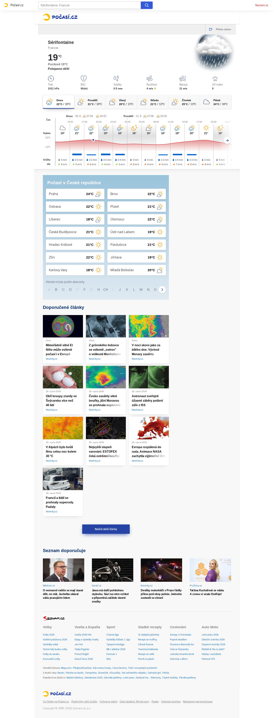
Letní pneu (128, 677)
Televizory (155, 677)
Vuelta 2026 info (83, 634)
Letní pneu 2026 (210, 634)
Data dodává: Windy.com (134, 701)
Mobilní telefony (75, 677)
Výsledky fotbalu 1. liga (118, 639)
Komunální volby (51, 659)
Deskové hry (142, 677)
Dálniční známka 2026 (213, 639)
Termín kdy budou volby (55, 649)
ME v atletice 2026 (115, 649)
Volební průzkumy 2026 (55, 639)
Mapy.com (66, 668)
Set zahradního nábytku (134, 673)
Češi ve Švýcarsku (179, 649)
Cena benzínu (119, 668)
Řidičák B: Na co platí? (213, 649)
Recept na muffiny (147, 639)
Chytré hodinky (170, 677)
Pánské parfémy (187, 677)
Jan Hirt (79, 644)
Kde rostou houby (102, 668)
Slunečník (103, 673)
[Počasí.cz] (60, 17)
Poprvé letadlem (178, 639)
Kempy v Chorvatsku (180, 634)
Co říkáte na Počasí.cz (56, 701)
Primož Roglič (82, 654)
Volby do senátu (51, 654)
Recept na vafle (146, 654)
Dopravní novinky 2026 (213, 644)
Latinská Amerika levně (182, 654)
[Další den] (227, 140)
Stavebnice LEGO (93, 677)
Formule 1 (111, 654)
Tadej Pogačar (82, 649)
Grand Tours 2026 (84, 659)
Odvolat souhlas (171, 701)
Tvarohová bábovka (148, 649)
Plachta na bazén (75, 673)
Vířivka (165, 673)
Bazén (61, 673)
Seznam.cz (261, 5)
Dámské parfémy (113, 677)
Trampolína (91, 673)
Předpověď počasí (82, 668)
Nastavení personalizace (197, 701)
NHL (108, 659)
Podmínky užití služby (84, 701)
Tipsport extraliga (115, 644)
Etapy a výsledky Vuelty (87, 639)
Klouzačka (115, 673)
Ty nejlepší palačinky (148, 634)
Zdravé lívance (145, 644)
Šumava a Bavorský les (182, 644)
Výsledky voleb (50, 644)
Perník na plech (146, 659)
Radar (155, 701)
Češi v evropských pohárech (142, 668)
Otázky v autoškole (211, 654)
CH (105, 290)
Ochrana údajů (108, 701)
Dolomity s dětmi (179, 659)
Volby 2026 (48, 634)
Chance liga (112, 634)
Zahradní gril (154, 673)
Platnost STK (208, 659)
